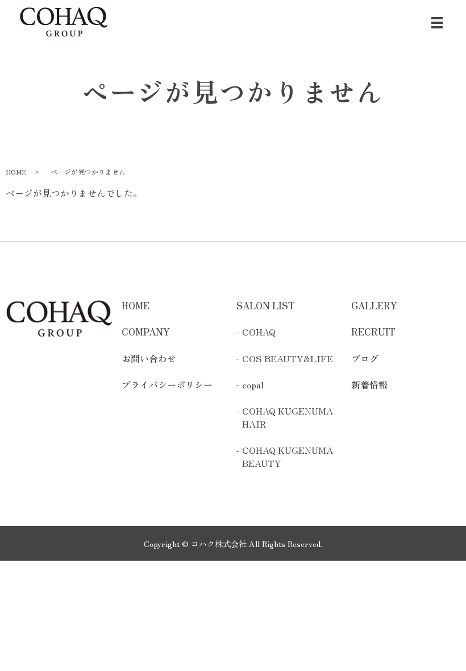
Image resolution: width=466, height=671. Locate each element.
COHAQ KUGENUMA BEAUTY (287, 456)
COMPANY (146, 331)
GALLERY (374, 305)
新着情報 (369, 384)
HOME (16, 171)
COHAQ (259, 331)
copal (253, 384)
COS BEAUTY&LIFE (287, 358)
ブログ (364, 358)
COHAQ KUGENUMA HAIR (287, 417)
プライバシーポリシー (167, 384)
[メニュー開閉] (437, 22)
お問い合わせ (149, 358)
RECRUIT (373, 331)
